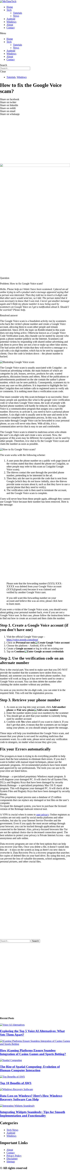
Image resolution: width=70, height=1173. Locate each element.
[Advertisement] (35, 142)
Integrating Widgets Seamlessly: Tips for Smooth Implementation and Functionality (32, 1113)
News (16, 15)
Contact (10, 27)
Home (10, 7)
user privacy (42, 814)
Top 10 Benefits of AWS (15, 1083)
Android (11, 18)
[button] (35, 33)
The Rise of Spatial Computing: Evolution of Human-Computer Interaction (30, 1068)
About (10, 24)
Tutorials (17, 12)
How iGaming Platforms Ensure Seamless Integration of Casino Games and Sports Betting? (33, 1052)
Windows (11, 21)
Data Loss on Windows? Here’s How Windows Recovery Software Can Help (31, 1097)
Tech (9, 10)
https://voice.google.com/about (22, 639)
